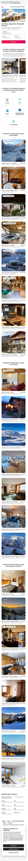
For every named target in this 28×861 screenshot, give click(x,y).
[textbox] (7, 38)
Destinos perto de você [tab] (7, 796)
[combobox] (13, 33)
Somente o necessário (13, 849)
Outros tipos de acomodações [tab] (20, 796)
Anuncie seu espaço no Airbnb (17, 6)
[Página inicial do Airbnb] (3, 7)
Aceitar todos (13, 845)
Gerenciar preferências (13, 852)
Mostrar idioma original (16, 3)
